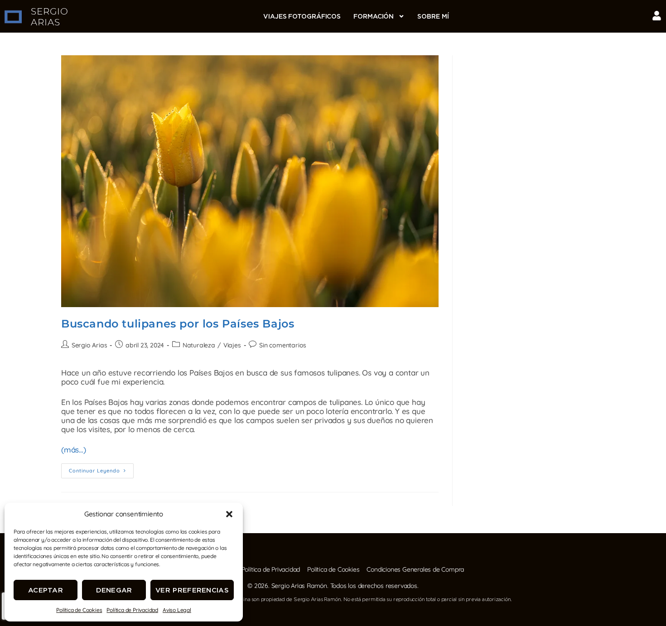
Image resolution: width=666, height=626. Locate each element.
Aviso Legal (177, 610)
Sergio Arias (89, 345)
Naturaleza (199, 345)
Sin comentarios (282, 345)
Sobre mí (433, 16)
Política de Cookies (79, 610)
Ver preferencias (192, 590)
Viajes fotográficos (302, 16)
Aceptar (45, 590)
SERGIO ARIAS (49, 17)
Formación (373, 16)
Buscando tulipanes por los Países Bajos (177, 323)
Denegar (114, 590)
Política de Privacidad (132, 610)
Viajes (232, 345)
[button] (229, 514)
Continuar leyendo (101, 468)
